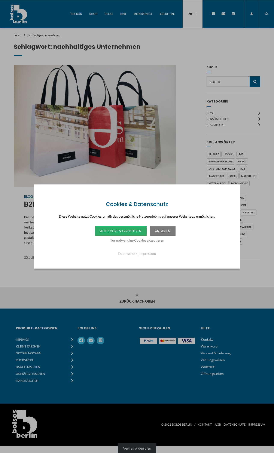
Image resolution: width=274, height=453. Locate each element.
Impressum (147, 253)
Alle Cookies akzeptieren (120, 231)
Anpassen (162, 231)
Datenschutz (127, 253)
